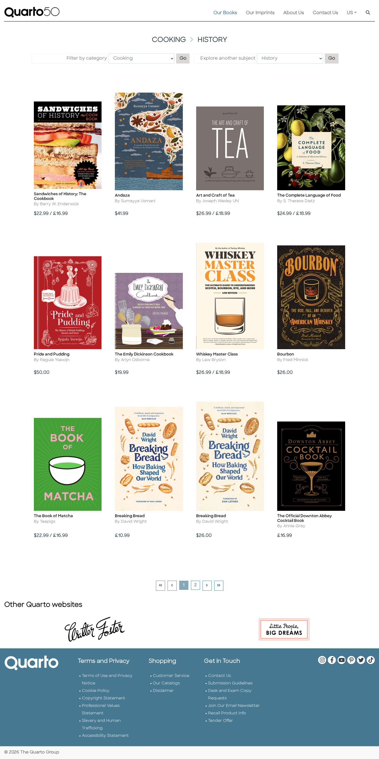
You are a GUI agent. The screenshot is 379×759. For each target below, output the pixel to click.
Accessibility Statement (105, 736)
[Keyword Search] (367, 13)
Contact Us (325, 13)
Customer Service (171, 676)
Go (185, 58)
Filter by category (87, 58)
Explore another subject (227, 58)
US (350, 13)
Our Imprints (260, 13)
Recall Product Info (227, 713)
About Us (293, 13)
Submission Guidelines (230, 683)
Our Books (225, 13)
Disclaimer (163, 691)
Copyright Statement (103, 698)
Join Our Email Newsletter (234, 706)
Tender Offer (220, 721)
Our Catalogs (166, 683)
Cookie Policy (95, 691)
